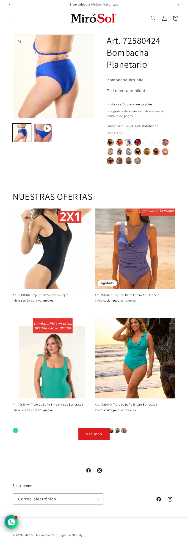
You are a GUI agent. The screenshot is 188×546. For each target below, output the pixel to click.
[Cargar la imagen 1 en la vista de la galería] (22, 132)
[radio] (110, 142)
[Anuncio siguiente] (179, 5)
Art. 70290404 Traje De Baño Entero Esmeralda (126, 404)
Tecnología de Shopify (67, 535)
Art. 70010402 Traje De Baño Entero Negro (41, 295)
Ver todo (94, 434)
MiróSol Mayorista (37, 535)
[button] (10, 18)
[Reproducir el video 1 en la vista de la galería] (43, 132)
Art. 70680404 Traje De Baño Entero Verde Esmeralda (48, 404)
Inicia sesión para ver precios (130, 104)
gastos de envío (125, 111)
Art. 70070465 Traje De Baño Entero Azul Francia (127, 295)
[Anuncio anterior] (9, 5)
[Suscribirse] (97, 499)
